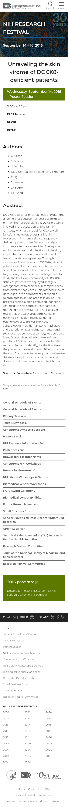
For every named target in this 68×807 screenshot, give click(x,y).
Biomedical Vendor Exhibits (22, 497)
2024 (49, 712)
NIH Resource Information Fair (24, 443)
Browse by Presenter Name (22, 457)
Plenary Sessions (14, 416)
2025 (27, 712)
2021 (27, 718)
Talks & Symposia (15, 423)
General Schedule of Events (22, 402)
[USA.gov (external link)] (48, 774)
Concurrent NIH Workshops (22, 463)
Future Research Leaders (20, 504)
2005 (49, 749)
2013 (48, 730)
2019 (48, 718)
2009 (28, 743)
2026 (6, 628)
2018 (5, 724)
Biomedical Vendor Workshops (24, 484)
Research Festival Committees (24, 563)
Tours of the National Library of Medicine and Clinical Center (34, 555)
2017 (27, 724)
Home (22, 789)
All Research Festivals (20, 706)
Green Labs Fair (14, 528)
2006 (28, 749)
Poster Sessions (13, 450)
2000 (28, 762)
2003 (28, 755)
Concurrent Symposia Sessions (24, 429)
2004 (6, 755)
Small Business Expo (17, 511)
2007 (6, 749)
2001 (6, 762)
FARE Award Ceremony (19, 490)
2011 (27, 737)
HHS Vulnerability (34, 795)
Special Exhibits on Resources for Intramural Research (33, 520)
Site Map (45, 801)
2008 (49, 743)
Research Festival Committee (23, 546)
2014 (27, 730)
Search (57, 801)
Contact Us (34, 789)
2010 (6, 743)
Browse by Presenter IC (19, 470)
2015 (5, 730)
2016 (22, 582)
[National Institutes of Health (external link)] (26, 774)
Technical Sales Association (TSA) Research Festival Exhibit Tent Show (32, 537)
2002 (49, 755)
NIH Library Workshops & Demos (25, 477)
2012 (5, 737)
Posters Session (13, 436)
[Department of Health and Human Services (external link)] (11, 774)
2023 (6, 718)
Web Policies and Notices (22, 801)
